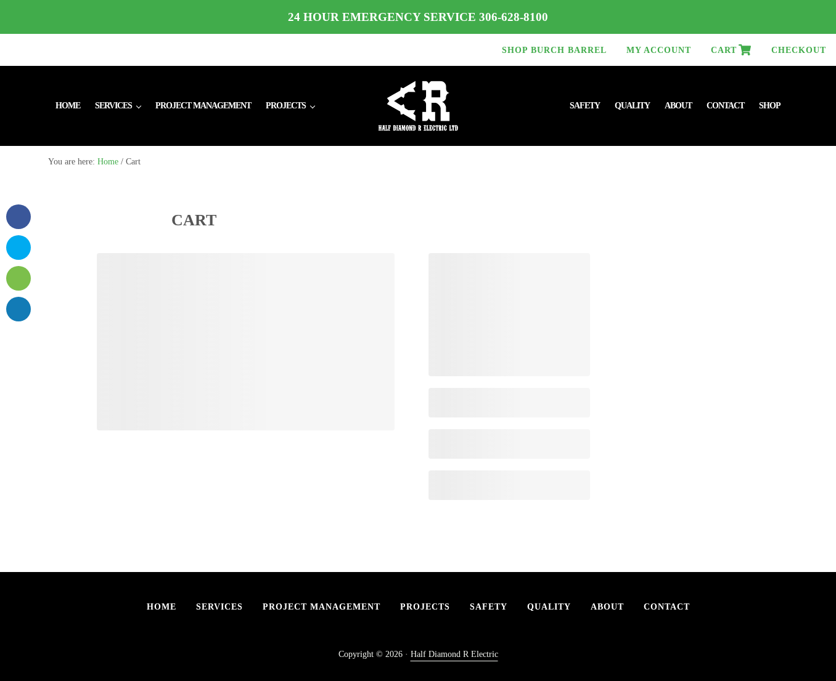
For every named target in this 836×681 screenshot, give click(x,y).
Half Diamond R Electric (454, 654)
